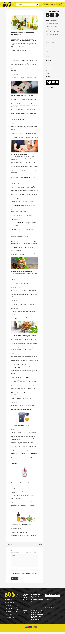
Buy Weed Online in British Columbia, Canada (37, 597)
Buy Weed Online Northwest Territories (36, 617)
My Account (25, 599)
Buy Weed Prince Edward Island (37, 614)
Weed (19, 36)
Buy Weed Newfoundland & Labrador (37, 612)
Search (37, 4)
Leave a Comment (14, 36)
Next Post (41, 544)
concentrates (12, 617)
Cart (46, 49)
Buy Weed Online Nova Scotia (36, 610)
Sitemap (47, 53)
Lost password (48, 47)
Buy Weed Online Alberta (35, 594)
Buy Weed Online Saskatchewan (37, 599)
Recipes (47, 56)
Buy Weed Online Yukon (35, 619)
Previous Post (9, 544)
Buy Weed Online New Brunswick (37, 608)
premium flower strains (50, 34)
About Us (17, 596)
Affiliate (17, 611)
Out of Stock (25, 610)
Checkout (47, 51)
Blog (17, 607)
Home (17, 594)
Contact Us (18, 609)
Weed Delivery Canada (50, 42)
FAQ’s (17, 603)
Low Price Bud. (35, 629)
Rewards (17, 605)
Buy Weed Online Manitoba (36, 601)
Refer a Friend (48, 44)
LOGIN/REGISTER (53, 4)
